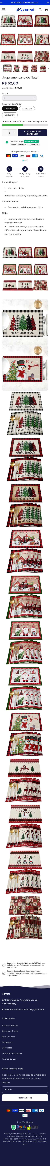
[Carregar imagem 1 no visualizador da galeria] (8, 68)
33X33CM (10, 115)
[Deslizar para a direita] (48, 38)
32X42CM (27, 108)
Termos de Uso (9, 1059)
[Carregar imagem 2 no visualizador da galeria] (16, 68)
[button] (3, 10)
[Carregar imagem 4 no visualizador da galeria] (34, 68)
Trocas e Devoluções (12, 1053)
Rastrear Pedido (10, 1025)
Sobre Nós (7, 1048)
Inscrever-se (25, 1097)
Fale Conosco (8, 1036)
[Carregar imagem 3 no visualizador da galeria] (25, 68)
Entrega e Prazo (10, 1031)
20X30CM (10, 108)
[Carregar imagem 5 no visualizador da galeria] (43, 68)
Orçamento (7, 1042)
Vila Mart (14, 1134)
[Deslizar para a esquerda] (2, 38)
